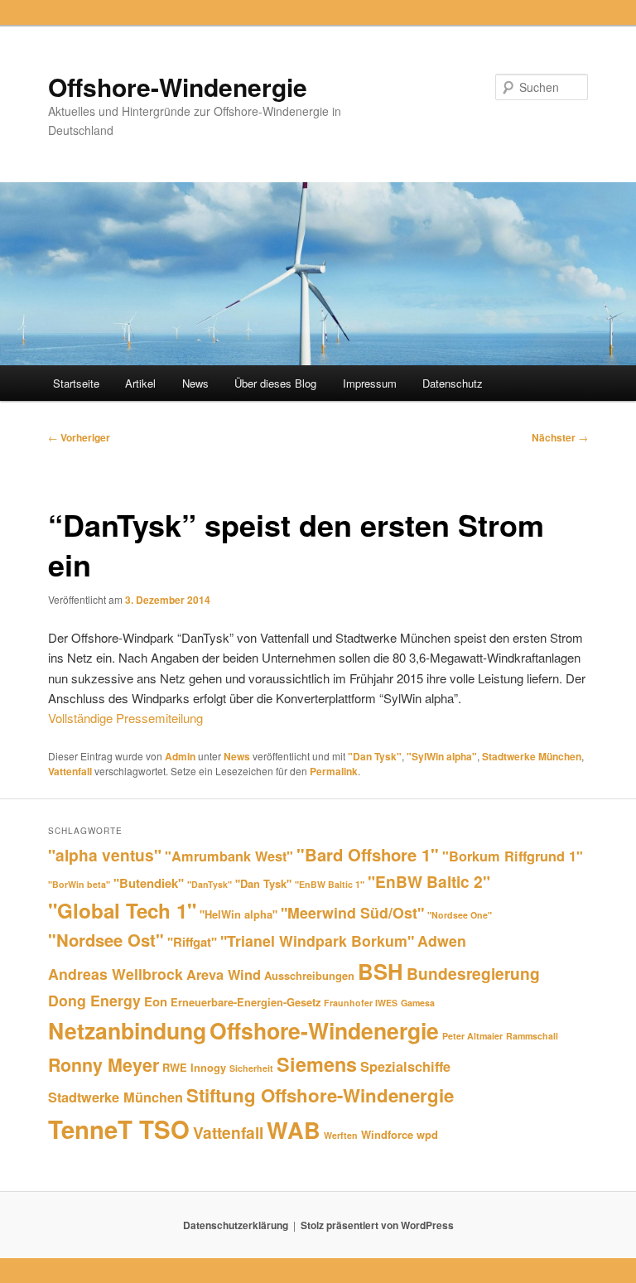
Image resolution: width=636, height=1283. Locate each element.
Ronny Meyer (103, 1065)
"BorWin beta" (79, 884)
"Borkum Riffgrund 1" (512, 856)
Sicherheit (251, 1068)
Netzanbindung (127, 1030)
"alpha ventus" (104, 854)
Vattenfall (70, 771)
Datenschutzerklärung (235, 1225)
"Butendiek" (148, 883)
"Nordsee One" (459, 915)
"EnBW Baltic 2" (429, 881)
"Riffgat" (192, 942)
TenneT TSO (119, 1129)
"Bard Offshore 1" (367, 854)
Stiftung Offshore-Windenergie (320, 1095)
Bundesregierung (473, 973)
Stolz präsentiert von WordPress (377, 1225)
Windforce (387, 1134)
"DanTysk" (209, 884)
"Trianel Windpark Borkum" (317, 940)
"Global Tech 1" (122, 910)
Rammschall (532, 1036)
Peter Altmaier (472, 1036)
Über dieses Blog (275, 383)
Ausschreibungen (309, 975)
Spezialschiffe (405, 1066)
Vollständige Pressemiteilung (125, 717)
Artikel (140, 383)
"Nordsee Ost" (106, 940)
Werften (341, 1135)
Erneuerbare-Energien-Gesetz (245, 1002)
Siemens (317, 1064)
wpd (427, 1134)
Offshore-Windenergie (177, 86)
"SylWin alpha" (442, 756)
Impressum (370, 383)
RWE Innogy (194, 1067)
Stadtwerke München (531, 756)
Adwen (441, 940)
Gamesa (418, 1002)
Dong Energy (94, 1000)
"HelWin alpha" (238, 914)
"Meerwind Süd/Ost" (352, 912)
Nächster (560, 437)
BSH (380, 971)
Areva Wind (223, 974)
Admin (180, 756)
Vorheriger (79, 437)
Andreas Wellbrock (115, 973)
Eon (155, 1001)
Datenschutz (452, 383)
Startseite (76, 383)
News (195, 383)
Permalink (334, 771)
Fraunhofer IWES (361, 1002)
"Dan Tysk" (375, 756)
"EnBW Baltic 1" (329, 884)
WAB (293, 1130)
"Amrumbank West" (229, 856)
